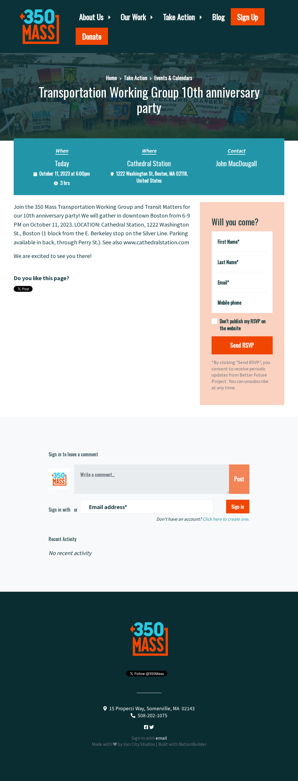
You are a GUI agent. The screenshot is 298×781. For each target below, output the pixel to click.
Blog (218, 16)
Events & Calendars (173, 78)
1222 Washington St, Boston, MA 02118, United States (152, 177)
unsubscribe (256, 381)
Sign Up (247, 16)
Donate (92, 36)
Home (111, 78)
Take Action (180, 16)
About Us (92, 16)
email (161, 738)
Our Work (134, 16)
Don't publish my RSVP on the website (243, 325)
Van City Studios (139, 744)
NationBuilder (192, 744)
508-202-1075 (152, 715)
